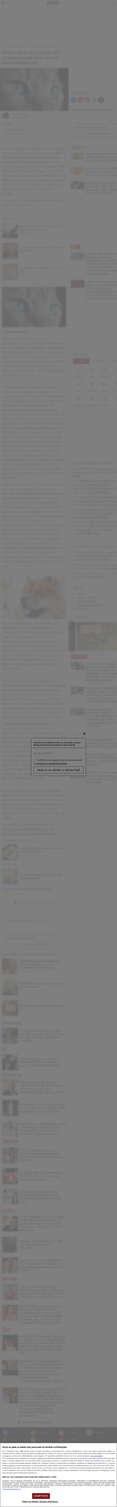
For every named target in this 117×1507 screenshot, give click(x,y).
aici (91, 1465)
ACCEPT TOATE (41, 1496)
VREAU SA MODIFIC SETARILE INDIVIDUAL (40, 1502)
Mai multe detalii (96, 1456)
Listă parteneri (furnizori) (11, 1489)
